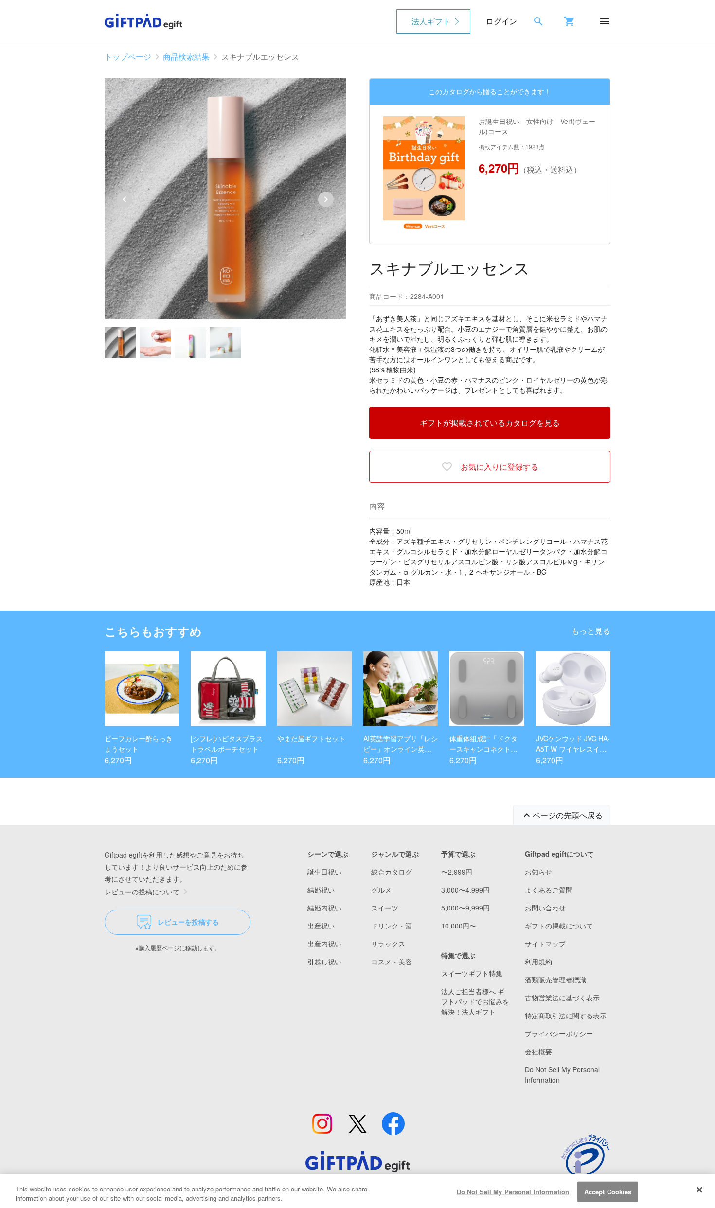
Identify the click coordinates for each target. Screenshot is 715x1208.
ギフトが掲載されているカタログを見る (490, 422)
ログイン (501, 21)
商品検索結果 (186, 56)
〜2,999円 (456, 871)
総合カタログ (391, 871)
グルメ (381, 889)
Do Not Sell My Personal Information (513, 1191)
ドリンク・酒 (391, 925)
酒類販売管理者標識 (555, 979)
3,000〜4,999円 (465, 889)
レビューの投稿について (142, 891)
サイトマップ (545, 943)
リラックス (388, 943)
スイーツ (384, 907)
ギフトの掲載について (559, 925)
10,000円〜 (458, 925)
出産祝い (321, 925)
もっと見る (591, 630)
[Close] (699, 1190)
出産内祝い (324, 943)
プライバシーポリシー (559, 1033)
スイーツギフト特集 (471, 973)
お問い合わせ (545, 907)
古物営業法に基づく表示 (562, 997)
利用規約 (538, 961)
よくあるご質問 (548, 889)
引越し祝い (324, 961)
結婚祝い (321, 889)
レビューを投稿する (188, 922)
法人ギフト (430, 21)
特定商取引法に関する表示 (566, 1015)
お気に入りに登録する (499, 466)
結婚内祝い (324, 907)
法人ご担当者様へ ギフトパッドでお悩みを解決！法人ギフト (475, 1001)
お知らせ (538, 871)
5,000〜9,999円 (465, 907)
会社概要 (538, 1051)
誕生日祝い (324, 871)
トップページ (128, 56)
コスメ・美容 (391, 961)
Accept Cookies (608, 1191)
